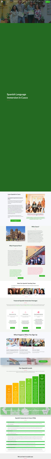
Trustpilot (29, 214)
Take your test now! (43, 361)
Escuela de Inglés (38, 1)
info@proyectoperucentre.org (28, 305)
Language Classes (16, 1)
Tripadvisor (33, 214)
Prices (31, 1)
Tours (29, 1)
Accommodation (25, 1)
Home (8, 1)
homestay (14, 211)
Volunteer (11, 1)
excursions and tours (19, 262)
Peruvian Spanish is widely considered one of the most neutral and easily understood (35, 233)
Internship (20, 1)
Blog (7, 2)
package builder (18, 305)
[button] (47, 2)
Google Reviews (40, 214)
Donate (43, 1)
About (34, 1)
